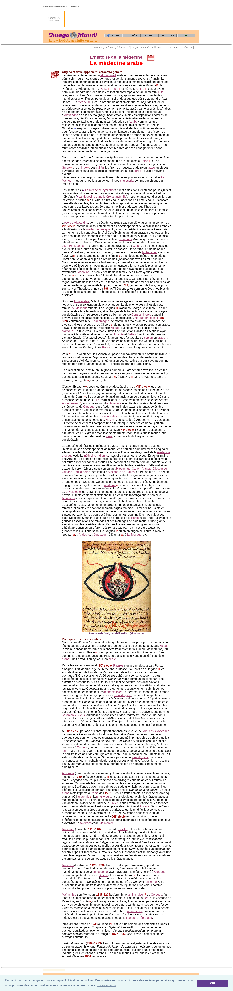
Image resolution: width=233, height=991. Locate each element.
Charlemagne (100, 321)
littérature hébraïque (139, 917)
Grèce (66, 167)
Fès (145, 897)
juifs (160, 92)
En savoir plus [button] (106, 985)
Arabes (111, 47)
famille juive (135, 894)
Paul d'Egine (82, 471)
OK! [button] (212, 983)
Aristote (119, 334)
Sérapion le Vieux (73, 714)
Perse (104, 88)
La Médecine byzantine (100, 190)
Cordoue (88, 406)
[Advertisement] (133, 19)
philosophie (100, 871)
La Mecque (134, 534)
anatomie (110, 485)
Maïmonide (106, 823)
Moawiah (83, 272)
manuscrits (127, 180)
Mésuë (115, 327)
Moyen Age (99, 47)
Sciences (123, 47)
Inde (115, 88)
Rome (94, 793)
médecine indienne (95, 455)
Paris (109, 436)
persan (148, 337)
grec (138, 170)
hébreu (113, 659)
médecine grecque (98, 229)
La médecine (186, 47)
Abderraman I (70, 403)
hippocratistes (113, 691)
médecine (84, 102)
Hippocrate (123, 468)
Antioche (84, 534)
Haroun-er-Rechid (146, 317)
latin (64, 750)
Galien (137, 245)
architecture (113, 403)
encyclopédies (108, 416)
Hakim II (111, 419)
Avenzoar (68, 829)
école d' (69, 222)
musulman (125, 239)
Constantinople (141, 314)
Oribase (67, 471)
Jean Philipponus (73, 245)
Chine (140, 88)
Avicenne (163, 731)
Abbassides (81, 301)
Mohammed (108, 75)
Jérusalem (100, 534)
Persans (107, 347)
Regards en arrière (141, 47)
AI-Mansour (79, 308)
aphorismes (134, 911)
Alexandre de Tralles (121, 471)
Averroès (86, 823)
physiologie (73, 491)
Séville (122, 829)
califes (100, 167)
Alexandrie (71, 115)
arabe (133, 121)
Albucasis (68, 498)
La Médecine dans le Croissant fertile (102, 196)
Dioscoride (160, 468)
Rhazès (118, 665)
